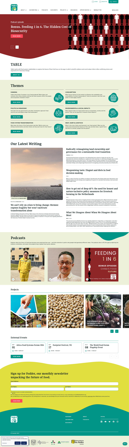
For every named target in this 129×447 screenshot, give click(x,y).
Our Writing (69, 419)
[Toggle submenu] (26, 10)
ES (126, 443)
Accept (23, 443)
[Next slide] (17, 47)
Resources (68, 422)
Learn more (90, 396)
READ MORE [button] (17, 36)
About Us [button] (16, 75)
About (85, 416)
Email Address (15, 381)
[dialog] (14, 441)
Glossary (68, 416)
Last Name (68, 387)
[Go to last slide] (112, 331)
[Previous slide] (12, 47)
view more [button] (17, 356)
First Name (14, 387)
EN (124, 443)
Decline (17, 443)
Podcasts (86, 419)
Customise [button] (4, 443)
